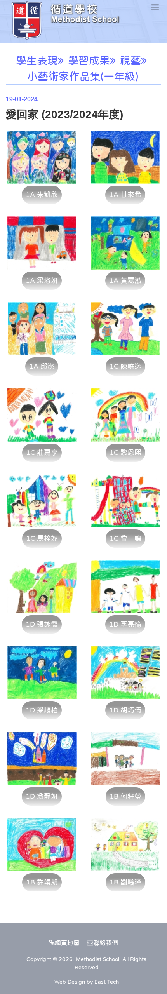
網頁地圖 (67, 943)
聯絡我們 (105, 943)
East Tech (106, 981)
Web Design (69, 981)
